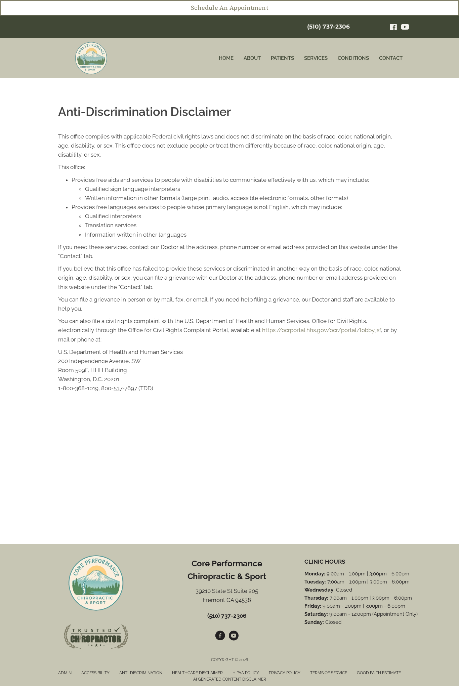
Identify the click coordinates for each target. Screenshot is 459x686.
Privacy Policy (284, 673)
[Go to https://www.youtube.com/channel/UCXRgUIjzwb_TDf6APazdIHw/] (233, 637)
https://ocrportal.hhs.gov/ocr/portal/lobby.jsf (321, 330)
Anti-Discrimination (140, 673)
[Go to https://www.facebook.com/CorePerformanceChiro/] (220, 637)
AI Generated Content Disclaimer (229, 679)
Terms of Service (328, 673)
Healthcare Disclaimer (197, 673)
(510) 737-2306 (328, 26)
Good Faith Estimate (379, 673)
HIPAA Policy (246, 673)
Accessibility (95, 673)
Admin (65, 673)
